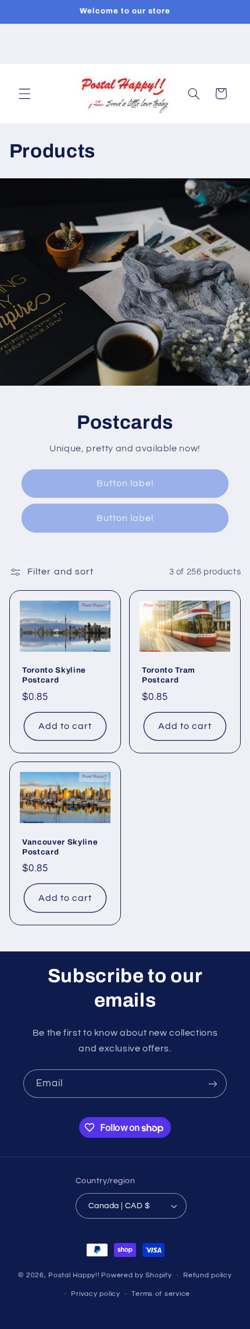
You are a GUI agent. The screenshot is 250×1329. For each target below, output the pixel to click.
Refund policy (207, 1275)
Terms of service (160, 1294)
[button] (24, 93)
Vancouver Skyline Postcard (60, 847)
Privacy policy (95, 1294)
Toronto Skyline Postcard (54, 675)
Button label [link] (125, 483)
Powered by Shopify (136, 1275)
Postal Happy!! (73, 1275)
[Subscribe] (212, 1083)
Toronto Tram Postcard (168, 675)
